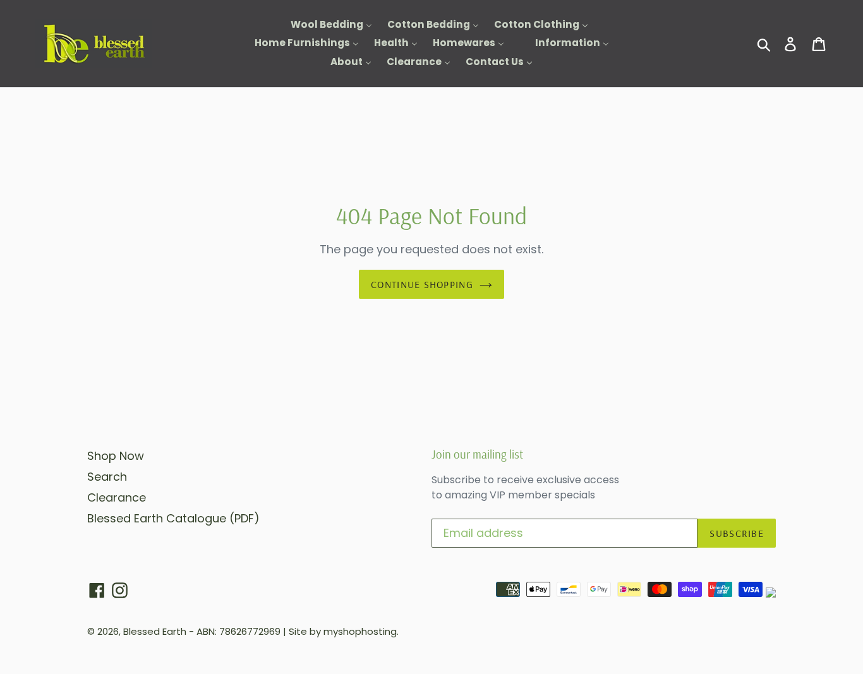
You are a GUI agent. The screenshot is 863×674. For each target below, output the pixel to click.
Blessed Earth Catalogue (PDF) (173, 518)
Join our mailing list (477, 454)
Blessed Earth (154, 631)
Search (107, 476)
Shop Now (115, 456)
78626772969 (250, 631)
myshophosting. (361, 631)
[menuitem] (323, 25)
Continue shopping (422, 284)
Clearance (116, 497)
